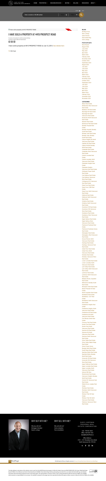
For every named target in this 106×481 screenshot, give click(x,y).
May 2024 (84, 88)
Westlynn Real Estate (88, 388)
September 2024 (86, 82)
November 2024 (86, 78)
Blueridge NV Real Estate (89, 111)
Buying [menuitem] (67, 3)
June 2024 (85, 86)
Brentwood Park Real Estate (89, 123)
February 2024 (86, 94)
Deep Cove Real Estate (88, 185)
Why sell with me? (59, 426)
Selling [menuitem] (75, 3)
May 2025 (84, 70)
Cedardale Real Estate (88, 149)
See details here (58, 46)
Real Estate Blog (86, 37)
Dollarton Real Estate (87, 201)
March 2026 (85, 54)
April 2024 (85, 90)
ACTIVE (77, 10)
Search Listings (35, 430)
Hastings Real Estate (87, 243)
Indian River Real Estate (88, 249)
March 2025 (85, 74)
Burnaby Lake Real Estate (89, 133)
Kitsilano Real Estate (87, 255)
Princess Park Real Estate (89, 322)
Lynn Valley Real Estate (88, 266)
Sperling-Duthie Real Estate (89, 352)
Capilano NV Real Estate (88, 143)
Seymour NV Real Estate (88, 330)
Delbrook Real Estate (88, 195)
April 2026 (85, 53)
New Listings (85, 33)
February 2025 (86, 76)
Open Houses (85, 35)
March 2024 (85, 92)
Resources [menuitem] (85, 3)
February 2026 (86, 56)
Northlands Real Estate (88, 294)
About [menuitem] (93, 3)
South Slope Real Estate (88, 350)
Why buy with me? (36, 426)
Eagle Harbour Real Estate (89, 219)
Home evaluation (58, 428)
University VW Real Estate (89, 358)
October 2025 (85, 60)
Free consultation (59, 430)
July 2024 (84, 84)
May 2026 (84, 51)
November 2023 (86, 98)
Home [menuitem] (35, 3)
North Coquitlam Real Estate (89, 292)
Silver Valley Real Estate (88, 340)
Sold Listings (85, 39)
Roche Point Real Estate (88, 324)
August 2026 (85, 47)
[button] (82, 445)
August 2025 (85, 64)
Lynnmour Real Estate (88, 272)
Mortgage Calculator (36, 428)
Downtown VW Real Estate (89, 207)
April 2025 (85, 72)
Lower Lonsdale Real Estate (89, 261)
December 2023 (86, 96)
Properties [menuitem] (42, 3)
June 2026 (85, 49)
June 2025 (85, 68)
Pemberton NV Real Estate (89, 312)
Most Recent (85, 45)
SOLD (83, 10)
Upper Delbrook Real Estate (19, 39)
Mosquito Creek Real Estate (89, 286)
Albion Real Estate (87, 103)
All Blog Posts (86, 31)
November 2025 (86, 59)
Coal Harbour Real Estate (89, 175)
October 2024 (85, 80)
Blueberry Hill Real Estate (89, 109)
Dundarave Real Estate (88, 213)
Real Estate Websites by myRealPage (89, 461)
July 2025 (84, 66)
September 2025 (86, 62)
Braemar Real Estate (87, 121)
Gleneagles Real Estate (88, 233)
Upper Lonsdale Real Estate (89, 366)
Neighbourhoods (55, 3)
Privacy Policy (77, 461)
